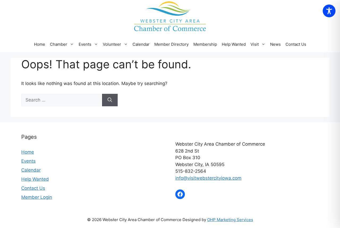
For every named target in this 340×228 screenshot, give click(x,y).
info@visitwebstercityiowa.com (208, 178)
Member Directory (171, 44)
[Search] (110, 100)
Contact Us (296, 44)
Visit (254, 44)
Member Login (36, 197)
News (275, 44)
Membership (205, 44)
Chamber (58, 44)
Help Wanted (234, 44)
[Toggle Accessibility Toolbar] (329, 11)
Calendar (141, 44)
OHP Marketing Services (230, 219)
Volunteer (112, 44)
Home (39, 44)
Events (28, 161)
